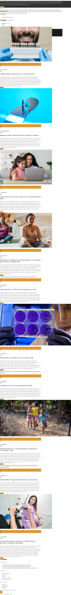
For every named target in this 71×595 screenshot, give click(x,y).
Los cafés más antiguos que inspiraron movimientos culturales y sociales (43, 9)
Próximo (5, 559)
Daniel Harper (4, 192)
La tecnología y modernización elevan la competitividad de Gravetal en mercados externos (19, 567)
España (3, 576)
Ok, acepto (2, 6)
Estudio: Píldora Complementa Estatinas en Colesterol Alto (19, 480)
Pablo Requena (4, 69)
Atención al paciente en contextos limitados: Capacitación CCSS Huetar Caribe (18, 449)
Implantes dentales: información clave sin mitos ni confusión (19, 135)
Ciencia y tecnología (6, 573)
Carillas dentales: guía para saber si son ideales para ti (17, 74)
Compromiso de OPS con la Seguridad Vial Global (16, 386)
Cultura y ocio (4, 574)
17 (2, 559)
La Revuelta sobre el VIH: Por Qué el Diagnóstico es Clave (18, 289)
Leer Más (1, 87)
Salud (1, 70)
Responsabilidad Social (6, 579)
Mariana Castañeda (5, 130)
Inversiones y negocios (6, 577)
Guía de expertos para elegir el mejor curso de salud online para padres (20, 198)
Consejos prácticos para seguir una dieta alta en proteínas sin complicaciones (14, 9)
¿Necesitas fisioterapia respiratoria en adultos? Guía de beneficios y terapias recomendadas (17, 542)
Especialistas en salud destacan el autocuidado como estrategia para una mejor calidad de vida (20, 261)
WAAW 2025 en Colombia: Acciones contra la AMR (16, 358)
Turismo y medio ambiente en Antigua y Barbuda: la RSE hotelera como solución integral (42, 11)
